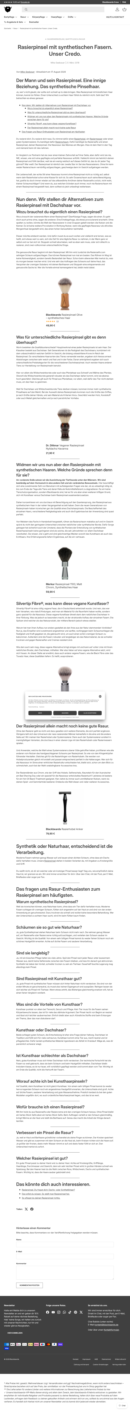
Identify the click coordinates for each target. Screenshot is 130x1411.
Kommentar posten (29, 1285)
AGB (96, 1359)
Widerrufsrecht (120, 1359)
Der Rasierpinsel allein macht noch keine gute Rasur (51, 127)
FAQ (124, 2)
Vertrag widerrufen (119, 1364)
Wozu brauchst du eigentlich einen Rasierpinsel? (50, 108)
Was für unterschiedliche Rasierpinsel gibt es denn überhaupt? (56, 112)
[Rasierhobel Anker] (65, 806)
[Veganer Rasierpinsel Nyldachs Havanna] (65, 423)
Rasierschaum (62, 142)
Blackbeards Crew (110, 2)
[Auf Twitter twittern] (26, 1209)
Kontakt (75, 1359)
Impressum (87, 1359)
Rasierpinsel (50, 861)
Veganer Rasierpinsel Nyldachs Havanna (65, 447)
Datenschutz (106, 1359)
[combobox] (63, 9)
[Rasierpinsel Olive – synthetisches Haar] (65, 292)
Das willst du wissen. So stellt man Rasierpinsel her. (46, 1194)
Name (18, 1239)
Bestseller (34, 22)
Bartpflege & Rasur (75, 39)
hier (108, 1389)
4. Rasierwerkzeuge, (55, 39)
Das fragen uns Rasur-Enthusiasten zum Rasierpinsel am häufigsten (53, 131)
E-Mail (19, 1251)
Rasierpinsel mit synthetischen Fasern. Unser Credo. (39, 28)
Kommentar (21, 1263)
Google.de (25, 2)
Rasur (15, 28)
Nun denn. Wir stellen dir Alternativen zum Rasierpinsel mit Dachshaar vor (56, 105)
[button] (124, 9)
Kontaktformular (111, 1329)
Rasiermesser (96, 139)
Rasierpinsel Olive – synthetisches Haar (64, 316)
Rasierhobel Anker (64, 829)
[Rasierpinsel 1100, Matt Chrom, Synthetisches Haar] (65, 561)
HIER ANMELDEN (14, 1333)
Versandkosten (56, 1383)
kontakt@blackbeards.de (106, 1324)
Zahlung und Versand (81, 1364)
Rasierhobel (79, 139)
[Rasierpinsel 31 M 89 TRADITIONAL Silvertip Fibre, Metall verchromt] (65, 681)
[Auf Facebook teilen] (32, 1209)
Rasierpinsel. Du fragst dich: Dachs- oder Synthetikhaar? (48, 1190)
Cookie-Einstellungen (100, 1364)
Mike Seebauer (27, 72)
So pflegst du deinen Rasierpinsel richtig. (41, 1198)
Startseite (7, 28)
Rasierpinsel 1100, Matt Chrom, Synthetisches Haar (64, 586)
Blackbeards (14, 1359)
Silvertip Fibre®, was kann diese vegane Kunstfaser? (51, 123)
